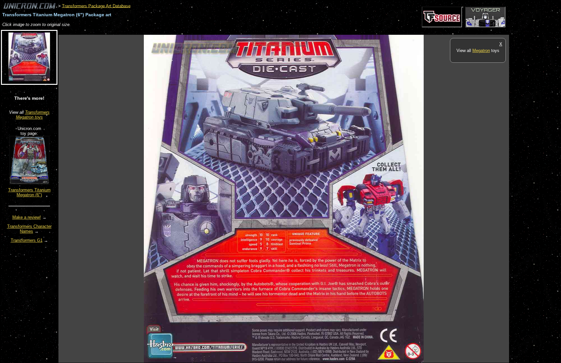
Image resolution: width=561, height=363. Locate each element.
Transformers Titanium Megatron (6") (29, 192)
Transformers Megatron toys (33, 115)
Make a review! (26, 217)
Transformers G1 (27, 240)
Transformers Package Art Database (96, 5)
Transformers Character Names (29, 229)
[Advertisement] (176, 31)
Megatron (481, 50)
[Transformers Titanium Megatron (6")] (29, 183)
